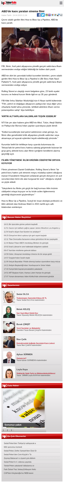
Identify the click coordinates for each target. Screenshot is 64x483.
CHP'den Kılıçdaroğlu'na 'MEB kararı (18, 473)
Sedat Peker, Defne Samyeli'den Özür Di (20, 451)
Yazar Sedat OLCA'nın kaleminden (32, 297)
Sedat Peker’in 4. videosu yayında (17, 462)
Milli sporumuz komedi (13, 447)
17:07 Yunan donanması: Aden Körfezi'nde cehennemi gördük (29, 276)
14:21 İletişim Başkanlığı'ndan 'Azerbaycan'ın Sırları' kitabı (27, 265)
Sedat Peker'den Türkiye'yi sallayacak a (20, 443)
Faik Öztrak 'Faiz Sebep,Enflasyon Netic (20, 469)
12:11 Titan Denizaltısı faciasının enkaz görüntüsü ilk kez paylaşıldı (31, 239)
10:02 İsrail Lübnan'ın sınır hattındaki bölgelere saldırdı (26, 247)
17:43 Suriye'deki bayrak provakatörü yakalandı (23, 269)
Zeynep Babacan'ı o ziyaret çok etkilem (19, 458)
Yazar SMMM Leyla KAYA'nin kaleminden (36, 372)
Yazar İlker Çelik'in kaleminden (36, 342)
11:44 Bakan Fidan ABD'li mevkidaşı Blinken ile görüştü (26, 243)
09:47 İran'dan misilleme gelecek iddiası (20, 250)
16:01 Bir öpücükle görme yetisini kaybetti (21, 224)
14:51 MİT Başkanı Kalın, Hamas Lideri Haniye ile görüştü (27, 273)
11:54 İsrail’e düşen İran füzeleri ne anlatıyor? (22, 232)
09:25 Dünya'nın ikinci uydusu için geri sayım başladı (25, 235)
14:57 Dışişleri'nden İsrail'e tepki (17, 258)
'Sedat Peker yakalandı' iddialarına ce (19, 466)
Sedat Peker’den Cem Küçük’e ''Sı (17, 454)
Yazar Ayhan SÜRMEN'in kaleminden (32, 357)
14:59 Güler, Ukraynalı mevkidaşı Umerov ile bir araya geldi (28, 254)
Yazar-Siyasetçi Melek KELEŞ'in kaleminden (34, 312)
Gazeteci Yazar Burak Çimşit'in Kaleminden (34, 327)
